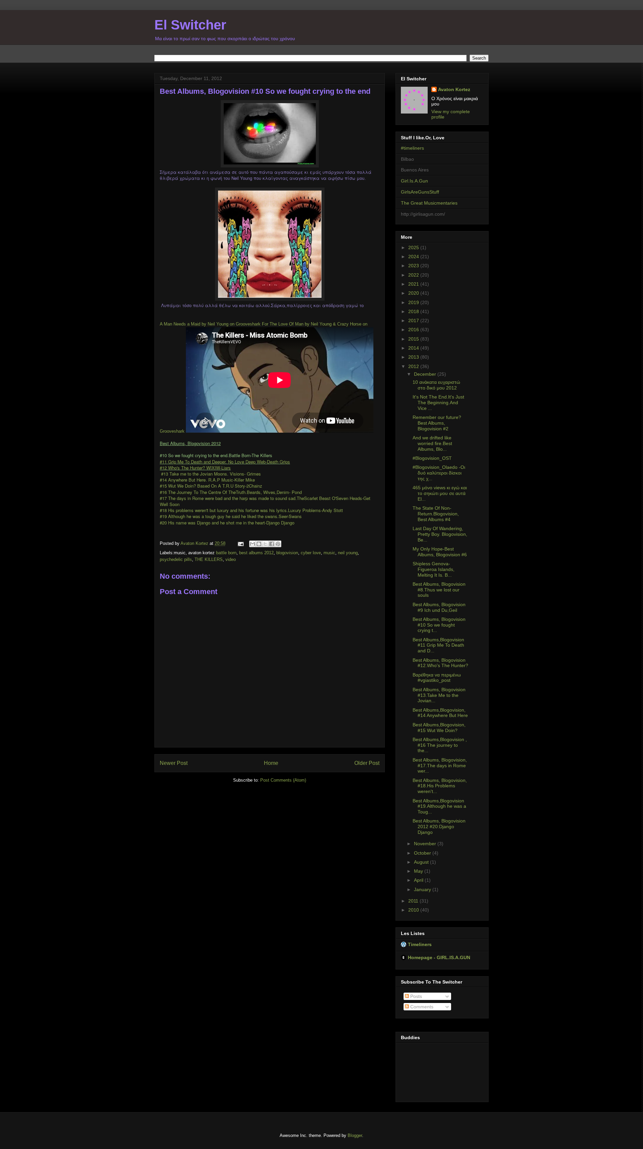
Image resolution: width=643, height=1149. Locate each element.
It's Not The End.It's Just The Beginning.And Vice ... (438, 402)
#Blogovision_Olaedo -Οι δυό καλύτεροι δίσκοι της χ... (439, 472)
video (230, 559)
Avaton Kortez (454, 89)
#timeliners (412, 148)
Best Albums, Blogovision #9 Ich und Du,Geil (439, 607)
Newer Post (174, 763)
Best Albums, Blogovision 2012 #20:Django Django (439, 826)
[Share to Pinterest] (278, 544)
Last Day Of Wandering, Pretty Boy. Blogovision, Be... (440, 534)
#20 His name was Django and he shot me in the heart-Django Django (227, 522)
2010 (414, 910)
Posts (415, 996)
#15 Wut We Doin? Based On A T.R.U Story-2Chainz (211, 486)
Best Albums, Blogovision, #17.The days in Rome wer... (440, 765)
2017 (414, 320)
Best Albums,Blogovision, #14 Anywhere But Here (440, 712)
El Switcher (190, 24)
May (419, 871)
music (329, 552)
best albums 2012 (256, 552)
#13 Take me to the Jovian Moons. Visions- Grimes (210, 474)
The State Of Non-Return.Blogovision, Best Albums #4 (436, 513)
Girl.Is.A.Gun (414, 181)
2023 (414, 265)
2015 (414, 339)
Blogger (355, 1135)
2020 (414, 293)
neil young (348, 552)
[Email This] (252, 544)
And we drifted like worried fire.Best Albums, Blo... (432, 443)
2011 (414, 901)
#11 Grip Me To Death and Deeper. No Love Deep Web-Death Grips (225, 461)
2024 (414, 256)
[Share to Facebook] (271, 544)
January (423, 889)
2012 (414, 366)
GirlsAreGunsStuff (420, 192)
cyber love (311, 552)
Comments (421, 1006)
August (422, 862)
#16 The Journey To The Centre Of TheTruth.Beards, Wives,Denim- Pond (231, 492)
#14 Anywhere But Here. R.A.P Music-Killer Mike (207, 480)
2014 (414, 348)
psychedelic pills (176, 559)
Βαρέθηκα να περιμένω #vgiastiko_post (437, 677)
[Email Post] (240, 543)
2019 (414, 302)
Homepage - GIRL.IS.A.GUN (439, 957)
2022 (414, 275)
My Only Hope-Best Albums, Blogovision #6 (440, 551)
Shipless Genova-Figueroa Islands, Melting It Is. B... (433, 569)
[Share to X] (265, 544)
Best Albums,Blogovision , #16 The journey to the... (440, 745)
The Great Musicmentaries (429, 203)
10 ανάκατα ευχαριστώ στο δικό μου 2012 (436, 384)
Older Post (366, 763)
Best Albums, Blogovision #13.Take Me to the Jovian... (439, 695)
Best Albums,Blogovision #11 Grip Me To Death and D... (438, 645)
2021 (414, 284)
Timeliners (420, 944)
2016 (414, 329)
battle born (226, 552)
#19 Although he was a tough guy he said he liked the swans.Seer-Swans (231, 516)
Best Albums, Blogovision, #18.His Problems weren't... (440, 786)
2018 (414, 311)
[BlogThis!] (259, 544)
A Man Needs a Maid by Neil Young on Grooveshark (210, 324)
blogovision (287, 552)
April (419, 880)
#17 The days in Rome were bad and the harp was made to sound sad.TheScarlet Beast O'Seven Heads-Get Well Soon (265, 501)
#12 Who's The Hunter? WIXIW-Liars (195, 467)
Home (271, 763)
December (425, 374)
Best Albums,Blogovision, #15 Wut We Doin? (439, 727)
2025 (414, 247)
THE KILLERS (209, 559)
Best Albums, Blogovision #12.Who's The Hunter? (440, 662)
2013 (414, 357)
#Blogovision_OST (432, 458)
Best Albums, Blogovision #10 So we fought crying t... (439, 625)
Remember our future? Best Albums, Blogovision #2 (437, 423)
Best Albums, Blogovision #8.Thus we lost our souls (439, 589)
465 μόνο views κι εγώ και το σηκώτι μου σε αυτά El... (440, 493)
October (423, 853)
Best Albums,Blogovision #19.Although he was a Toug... (439, 806)
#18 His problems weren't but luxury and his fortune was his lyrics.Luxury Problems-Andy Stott (251, 510)
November (425, 843)
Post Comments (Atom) (283, 780)
